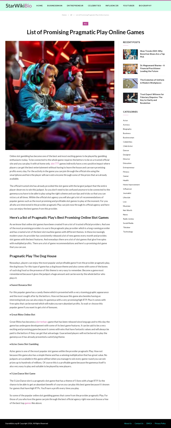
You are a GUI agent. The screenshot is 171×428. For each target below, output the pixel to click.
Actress (126, 125)
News (125, 214)
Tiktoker (126, 227)
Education (127, 163)
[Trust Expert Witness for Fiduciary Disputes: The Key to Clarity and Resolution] (130, 98)
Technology (128, 232)
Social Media (128, 223)
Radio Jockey (128, 219)
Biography (145, 5)
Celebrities (94, 5)
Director (126, 159)
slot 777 (55, 163)
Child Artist (128, 146)
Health (126, 180)
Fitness (126, 172)
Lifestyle (126, 197)
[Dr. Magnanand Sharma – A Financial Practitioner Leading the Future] (130, 69)
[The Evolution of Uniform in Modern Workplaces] (130, 83)
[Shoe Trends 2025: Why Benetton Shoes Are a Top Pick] (130, 54)
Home (39, 5)
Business (127, 133)
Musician (126, 206)
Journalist (127, 193)
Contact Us (139, 423)
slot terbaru (42, 321)
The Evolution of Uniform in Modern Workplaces (152, 81)
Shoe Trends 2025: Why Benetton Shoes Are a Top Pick (152, 54)
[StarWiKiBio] (18, 5)
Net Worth (127, 210)
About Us (128, 423)
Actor (125, 120)
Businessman (54, 5)
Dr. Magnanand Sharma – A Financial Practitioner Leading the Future (152, 68)
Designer (127, 154)
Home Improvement (131, 184)
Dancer (126, 150)
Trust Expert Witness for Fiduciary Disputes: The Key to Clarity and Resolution (152, 98)
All (85, 24)
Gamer (126, 176)
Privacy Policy (160, 423)
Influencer (112, 5)
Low (125, 202)
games (28, 403)
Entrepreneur (75, 5)
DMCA (149, 423)
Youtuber (128, 5)
